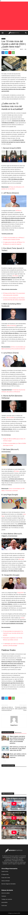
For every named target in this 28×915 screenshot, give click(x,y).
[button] (2, 33)
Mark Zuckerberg (11, 325)
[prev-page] (2, 761)
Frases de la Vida (5, 877)
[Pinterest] (9, 52)
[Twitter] (6, 52)
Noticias (6, 36)
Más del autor (18, 732)
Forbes (22, 617)
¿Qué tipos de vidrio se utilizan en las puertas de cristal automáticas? (7, 709)
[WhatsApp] (13, 52)
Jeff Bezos (18, 210)
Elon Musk (15, 275)
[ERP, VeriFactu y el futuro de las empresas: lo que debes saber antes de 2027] (5, 748)
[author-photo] (14, 723)
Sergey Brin (20, 592)
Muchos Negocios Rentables (8, 884)
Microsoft (21, 559)
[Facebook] (2, 52)
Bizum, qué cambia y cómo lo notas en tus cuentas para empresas (18, 755)
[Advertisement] (14, 16)
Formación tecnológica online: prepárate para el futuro (21, 709)
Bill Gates (16, 471)
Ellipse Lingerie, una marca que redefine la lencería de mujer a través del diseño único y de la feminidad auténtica (17, 740)
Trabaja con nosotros (6, 899)
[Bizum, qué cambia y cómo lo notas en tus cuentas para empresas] (5, 755)
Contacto (3, 896)
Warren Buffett (10, 417)
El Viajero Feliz (5, 874)
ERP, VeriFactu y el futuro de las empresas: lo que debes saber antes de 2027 (18, 748)
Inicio (2, 36)
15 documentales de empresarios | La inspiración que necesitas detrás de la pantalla (13, 633)
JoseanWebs (4, 902)
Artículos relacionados (7, 732)
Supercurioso (4, 871)
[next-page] (5, 761)
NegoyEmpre (6, 49)
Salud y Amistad (5, 880)
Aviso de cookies (5, 893)
